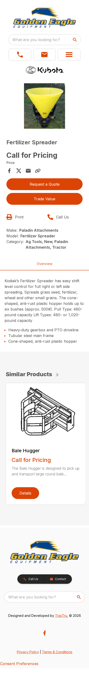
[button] (20, 54)
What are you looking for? (36, 39)
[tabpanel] (44, 106)
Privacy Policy (28, 652)
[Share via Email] (28, 171)
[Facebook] (44, 633)
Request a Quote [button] (45, 184)
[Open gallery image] (44, 106)
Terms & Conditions (57, 652)
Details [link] (25, 493)
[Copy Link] (38, 171)
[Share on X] (19, 171)
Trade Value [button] (44, 198)
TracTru (61, 616)
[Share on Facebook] (9, 171)
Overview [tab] (44, 264)
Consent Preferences (19, 663)
